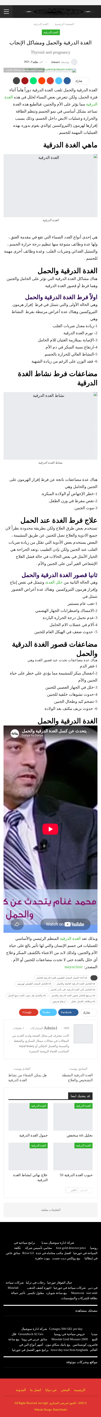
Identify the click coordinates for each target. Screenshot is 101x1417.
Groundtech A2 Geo (30, 1334)
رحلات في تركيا (35, 1282)
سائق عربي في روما (34, 1339)
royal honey (27, 1046)
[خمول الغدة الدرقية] (28, 1117)
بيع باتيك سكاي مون (57, 1344)
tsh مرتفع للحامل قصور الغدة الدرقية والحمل (73, 995)
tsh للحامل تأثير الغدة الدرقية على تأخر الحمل (72, 989)
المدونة (21, 1390)
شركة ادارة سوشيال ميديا (58, 1242)
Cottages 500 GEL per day (66, 1329)
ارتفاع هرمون (59, 1001)
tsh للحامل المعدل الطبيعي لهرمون (34, 983)
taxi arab (91, 1293)
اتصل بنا (35, 1390)
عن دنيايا (51, 1390)
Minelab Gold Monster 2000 (69, 1339)
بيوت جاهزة (42, 1258)
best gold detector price (71, 1248)
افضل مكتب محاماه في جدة (53, 1253)
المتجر (65, 1390)
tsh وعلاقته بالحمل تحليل (83, 1001)
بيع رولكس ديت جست (66, 1258)
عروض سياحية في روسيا (69, 1334)
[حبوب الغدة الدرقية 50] (73, 1156)
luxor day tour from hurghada (69, 1350)
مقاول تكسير (35, 1293)
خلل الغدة (54, 582)
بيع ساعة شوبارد (56, 1293)
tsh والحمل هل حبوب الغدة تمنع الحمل (27, 995)
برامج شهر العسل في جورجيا (30, 1350)
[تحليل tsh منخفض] (73, 1117)
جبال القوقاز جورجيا (59, 1282)
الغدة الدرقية (50, 32)
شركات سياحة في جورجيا (70, 1288)
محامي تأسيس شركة (38, 1248)
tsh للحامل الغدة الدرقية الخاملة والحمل (76, 983)
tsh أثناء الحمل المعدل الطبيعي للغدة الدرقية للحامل (61, 977)
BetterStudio (60, 1409)
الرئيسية (79, 1390)
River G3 (28, 1253)
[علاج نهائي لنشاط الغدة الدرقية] (28, 1156)
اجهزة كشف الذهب (39, 1288)
